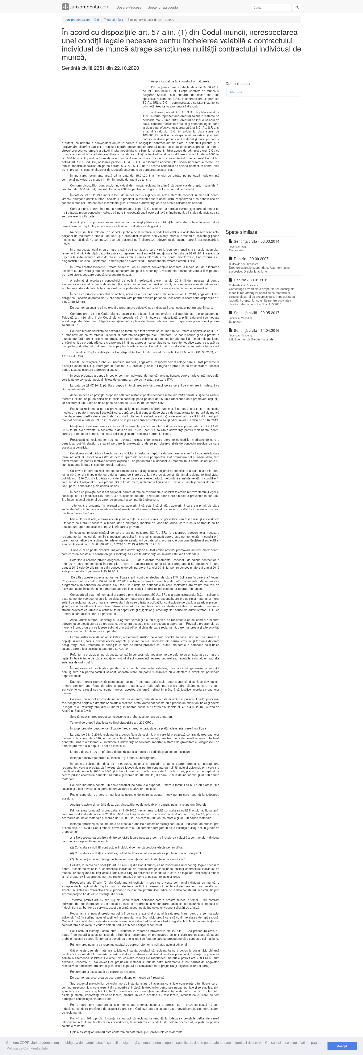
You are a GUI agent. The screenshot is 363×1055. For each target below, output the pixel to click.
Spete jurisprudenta (163, 7)
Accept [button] (342, 1046)
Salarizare (235, 92)
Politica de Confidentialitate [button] (27, 1048)
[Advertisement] (101, 109)
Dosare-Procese (128, 7)
